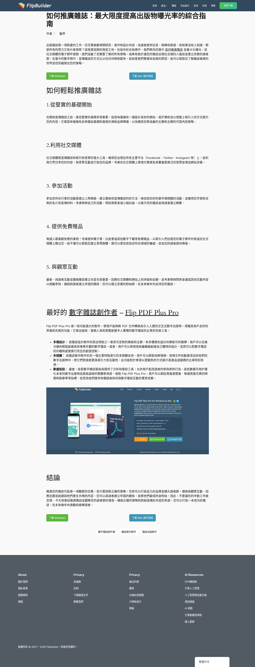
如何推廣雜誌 (174, 49)
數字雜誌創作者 (93, 312)
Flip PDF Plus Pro (152, 312)
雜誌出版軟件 (149, 531)
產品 (163, 5)
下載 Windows (57, 75)
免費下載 (228, 5)
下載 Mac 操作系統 (142, 75)
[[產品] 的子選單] (167, 5)
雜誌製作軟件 (128, 531)
